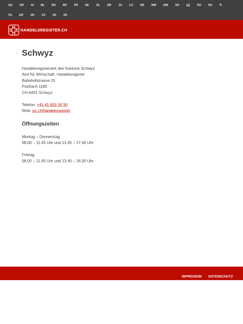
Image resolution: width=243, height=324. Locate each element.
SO (199, 5)
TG (10, 15)
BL (43, 5)
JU (120, 5)
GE (87, 5)
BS (54, 5)
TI (220, 5)
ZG (54, 15)
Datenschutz (220, 276)
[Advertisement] (185, 95)
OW (165, 5)
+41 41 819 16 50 (52, 104)
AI (32, 5)
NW (153, 5)
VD (32, 15)
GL (98, 5)
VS (43, 15)
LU (131, 5)
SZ (188, 5)
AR (21, 5)
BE (65, 5)
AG (10, 5)
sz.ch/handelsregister (51, 110)
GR (109, 5)
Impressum (192, 276)
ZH (65, 15)
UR (21, 15)
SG (210, 5)
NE (142, 5)
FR (76, 5)
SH (177, 5)
